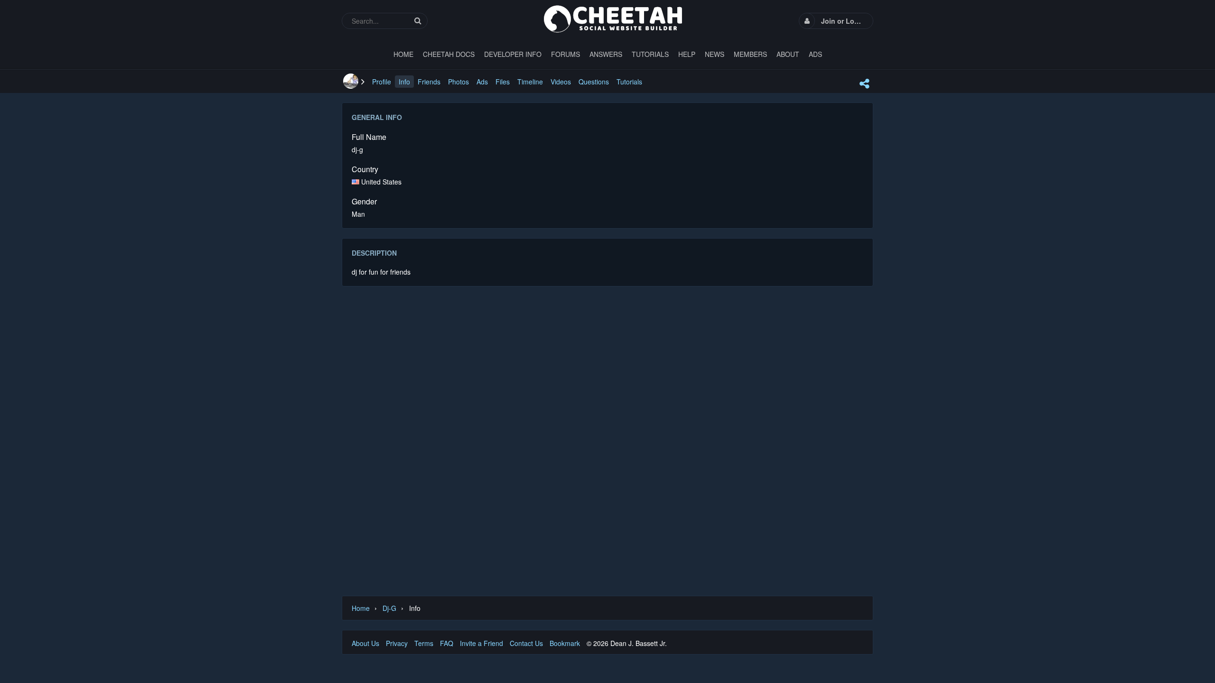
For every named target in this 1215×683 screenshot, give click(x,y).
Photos (458, 81)
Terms (423, 643)
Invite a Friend (481, 643)
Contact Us (526, 643)
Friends (429, 81)
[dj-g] (350, 81)
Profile (381, 81)
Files (502, 81)
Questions (594, 81)
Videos (561, 81)
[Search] (417, 20)
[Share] (864, 83)
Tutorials (629, 81)
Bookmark (565, 643)
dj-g (389, 608)
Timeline (530, 81)
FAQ (446, 643)
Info (404, 81)
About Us (365, 643)
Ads (482, 81)
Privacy (397, 643)
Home (361, 608)
